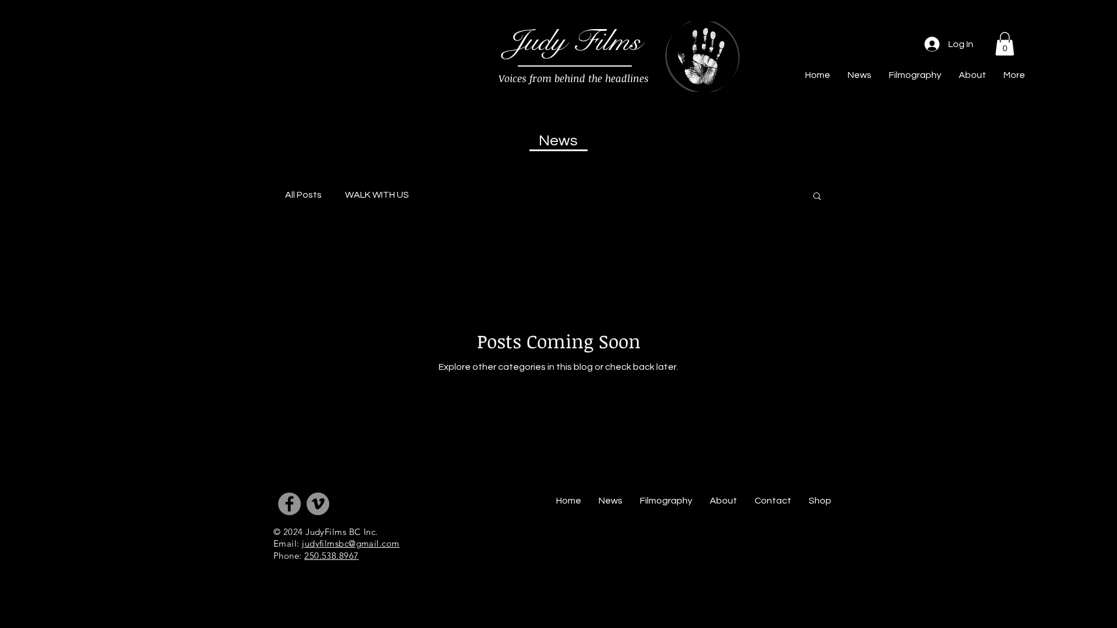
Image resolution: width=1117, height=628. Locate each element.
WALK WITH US (377, 194)
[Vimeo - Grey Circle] (318, 504)
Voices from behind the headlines (574, 78)
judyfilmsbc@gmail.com (350, 543)
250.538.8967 (331, 555)
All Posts (303, 194)
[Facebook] (289, 504)
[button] (1005, 44)
